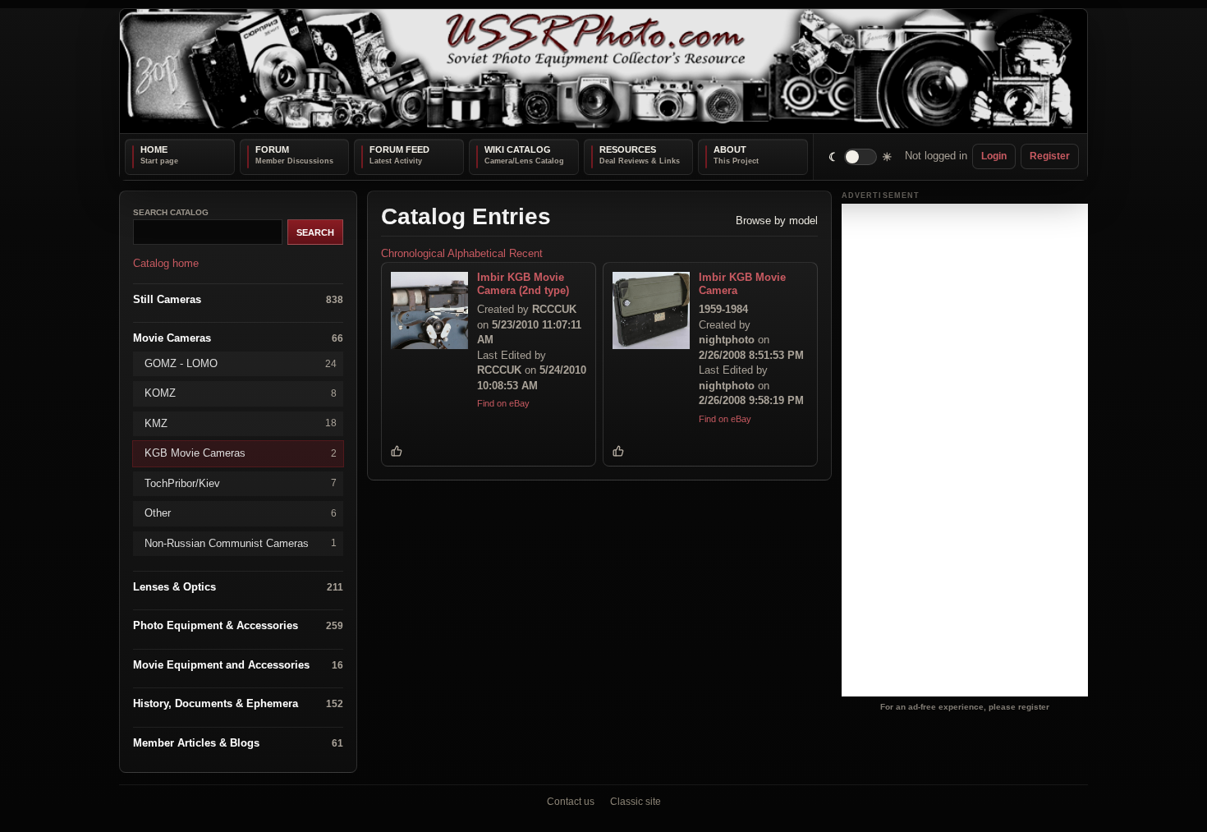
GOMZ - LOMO (241, 362)
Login (994, 156)
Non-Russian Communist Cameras (241, 542)
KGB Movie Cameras (241, 453)
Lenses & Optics (238, 587)
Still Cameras (238, 298)
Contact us (570, 801)
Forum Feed (399, 149)
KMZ (241, 422)
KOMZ (241, 393)
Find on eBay (503, 403)
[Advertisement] (965, 450)
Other (241, 513)
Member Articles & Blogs (238, 742)
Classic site (635, 801)
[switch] (861, 156)
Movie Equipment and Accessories (238, 664)
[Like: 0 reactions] (396, 450)
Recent (526, 253)
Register (1050, 156)
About (730, 149)
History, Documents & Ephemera (238, 703)
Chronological (413, 253)
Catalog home (166, 263)
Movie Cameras (238, 338)
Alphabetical (476, 253)
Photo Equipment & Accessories (238, 625)
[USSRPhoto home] (603, 71)
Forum (272, 149)
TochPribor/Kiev (241, 482)
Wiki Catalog (517, 149)
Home (154, 149)
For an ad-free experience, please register (964, 706)
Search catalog (171, 212)
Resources (627, 149)
